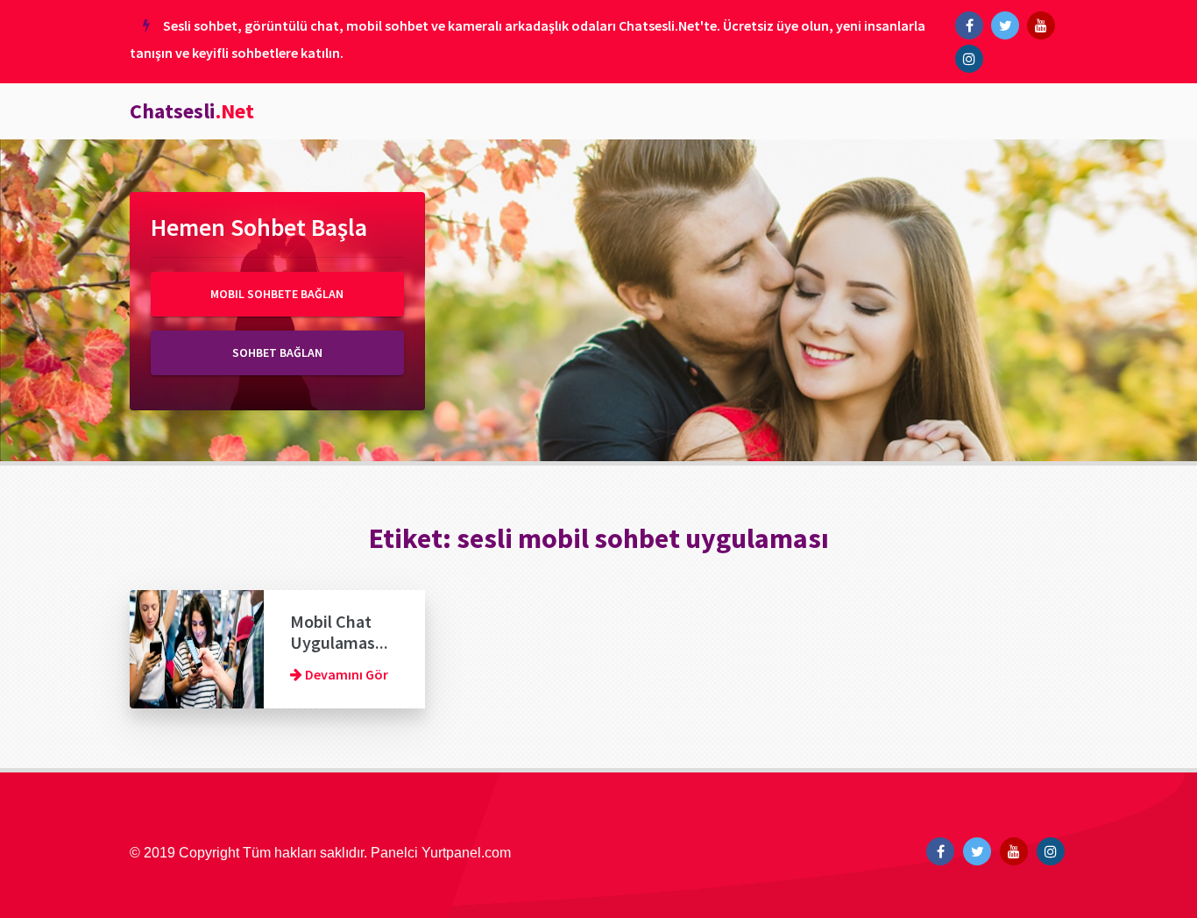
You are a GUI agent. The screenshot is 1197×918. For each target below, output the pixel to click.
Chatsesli (192, 111)
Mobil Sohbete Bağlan (277, 294)
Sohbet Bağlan (277, 352)
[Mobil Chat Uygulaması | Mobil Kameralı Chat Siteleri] (197, 647)
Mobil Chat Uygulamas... (339, 631)
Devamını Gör (345, 674)
